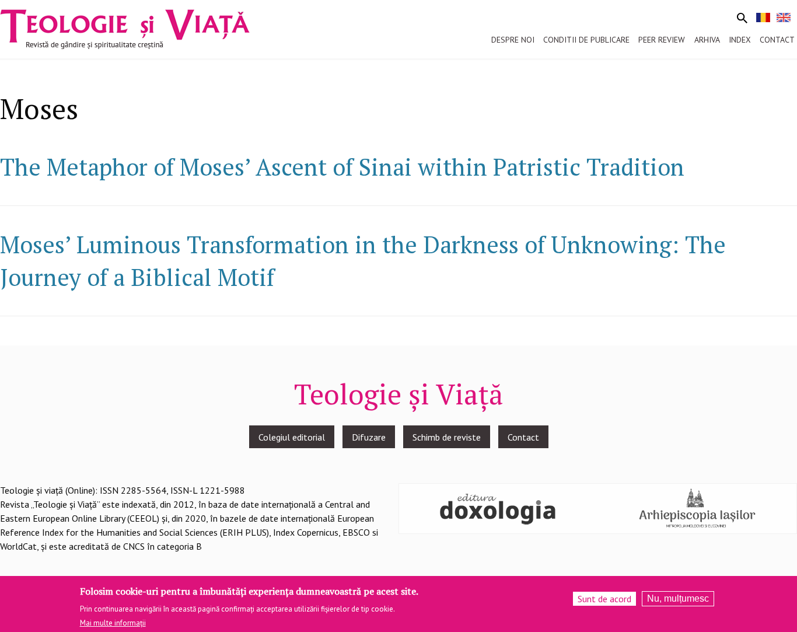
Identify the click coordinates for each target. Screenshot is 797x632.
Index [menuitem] (740, 39)
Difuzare (369, 437)
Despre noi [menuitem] (512, 39)
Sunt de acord (604, 599)
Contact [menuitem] (777, 39)
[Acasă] (125, 28)
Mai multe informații (113, 622)
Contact (523, 437)
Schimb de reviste (447, 437)
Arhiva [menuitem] (707, 39)
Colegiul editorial (291, 437)
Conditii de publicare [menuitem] (586, 39)
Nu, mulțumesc (678, 598)
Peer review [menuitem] (661, 39)
